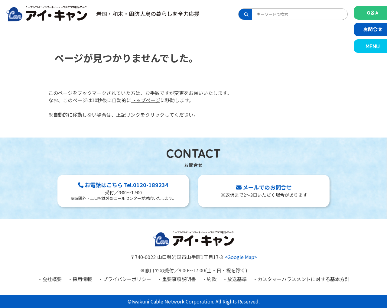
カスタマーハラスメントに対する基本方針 (304, 279)
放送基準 (237, 279)
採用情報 (82, 279)
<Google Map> (241, 257)
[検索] (245, 14)
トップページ (145, 100)
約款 (211, 279)
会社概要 (52, 279)
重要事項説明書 (179, 279)
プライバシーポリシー (127, 279)
